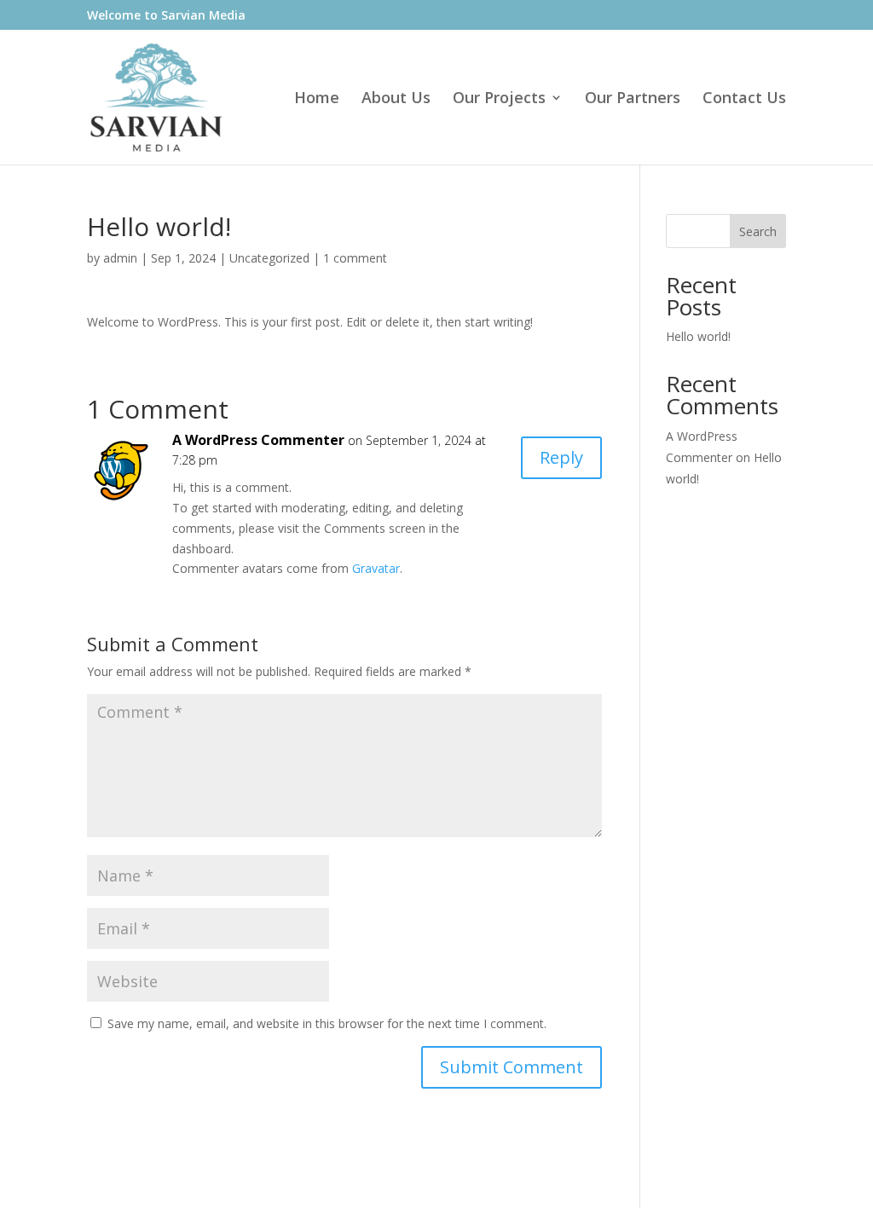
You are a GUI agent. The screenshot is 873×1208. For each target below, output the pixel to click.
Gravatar (376, 568)
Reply (561, 457)
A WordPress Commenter (258, 440)
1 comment (355, 258)
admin (120, 258)
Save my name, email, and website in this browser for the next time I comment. (326, 1023)
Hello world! (698, 336)
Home (316, 99)
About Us (396, 99)
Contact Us (744, 99)
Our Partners (632, 99)
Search (758, 231)
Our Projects (499, 99)
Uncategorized (269, 258)
